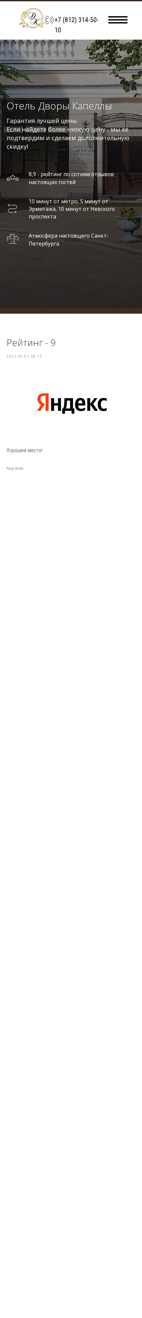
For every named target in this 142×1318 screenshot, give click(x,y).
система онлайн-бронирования (45, 1189)
